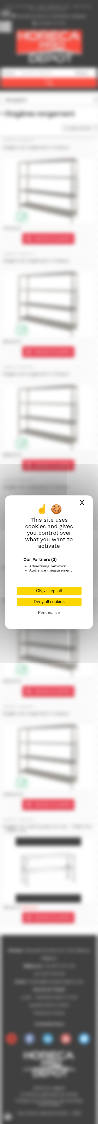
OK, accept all (49, 590)
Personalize (49, 612)
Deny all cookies (49, 601)
